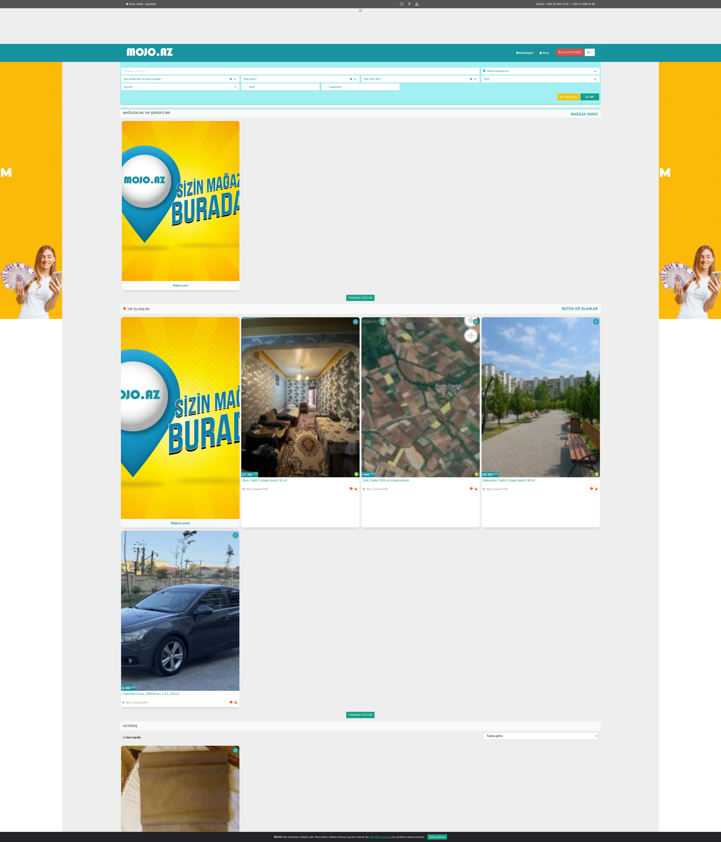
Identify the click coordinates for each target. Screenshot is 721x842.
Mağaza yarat (584, 114)
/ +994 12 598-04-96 (583, 4)
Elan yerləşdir (570, 52)
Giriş (545, 52)
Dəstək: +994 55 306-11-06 (552, 4)
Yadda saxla (569, 96)
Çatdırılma (335, 86)
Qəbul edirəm (437, 836)
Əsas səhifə (135, 4)
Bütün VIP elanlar (580, 308)
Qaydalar (150, 4)
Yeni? (252, 86)
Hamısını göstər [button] (360, 297)
